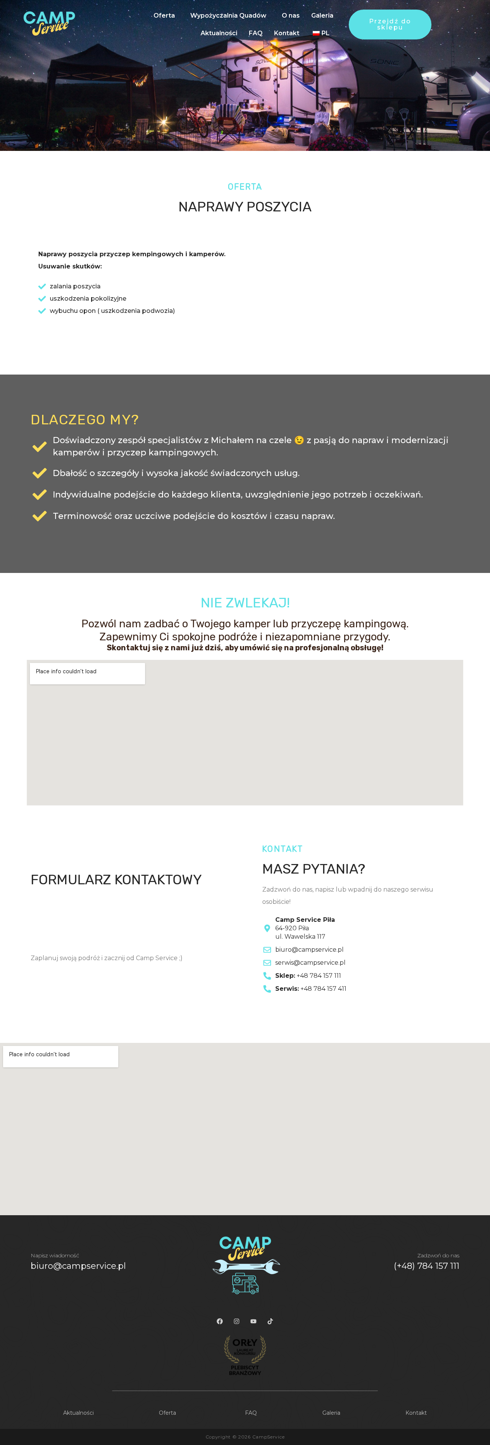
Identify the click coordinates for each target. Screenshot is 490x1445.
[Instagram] (236, 1321)
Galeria (322, 15)
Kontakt (286, 33)
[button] (166, 16)
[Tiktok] (270, 1321)
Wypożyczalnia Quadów (228, 15)
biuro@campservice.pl (78, 1266)
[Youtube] (253, 1321)
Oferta (164, 15)
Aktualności (219, 33)
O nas (291, 15)
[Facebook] (220, 1321)
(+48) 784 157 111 (426, 1266)
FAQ (256, 33)
